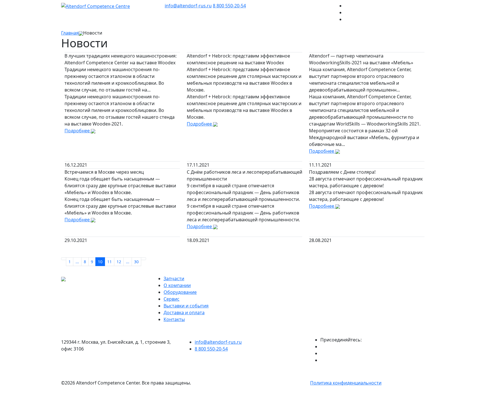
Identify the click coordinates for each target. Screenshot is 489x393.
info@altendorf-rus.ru (188, 6)
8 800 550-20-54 (229, 6)
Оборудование (180, 292)
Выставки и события (186, 306)
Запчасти (174, 278)
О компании (177, 285)
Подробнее (78, 131)
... (77, 261)
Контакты (174, 319)
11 (109, 261)
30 (136, 261)
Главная (70, 33)
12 (119, 261)
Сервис (171, 299)
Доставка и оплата (184, 312)
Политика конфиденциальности (345, 383)
